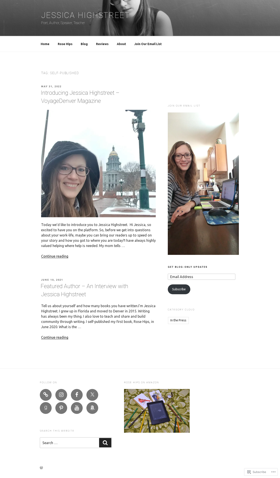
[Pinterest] (61, 408)
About (121, 44)
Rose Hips (65, 44)
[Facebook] (77, 395)
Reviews (102, 44)
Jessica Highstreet (85, 15)
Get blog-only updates (188, 267)
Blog (84, 44)
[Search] (105, 442)
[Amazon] (92, 408)
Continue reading (54, 256)
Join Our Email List (148, 44)
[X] (92, 395)
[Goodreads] (46, 408)
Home (45, 44)
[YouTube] (77, 408)
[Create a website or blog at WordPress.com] (41, 468)
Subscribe (179, 289)
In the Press (178, 320)
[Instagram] (61, 395)
